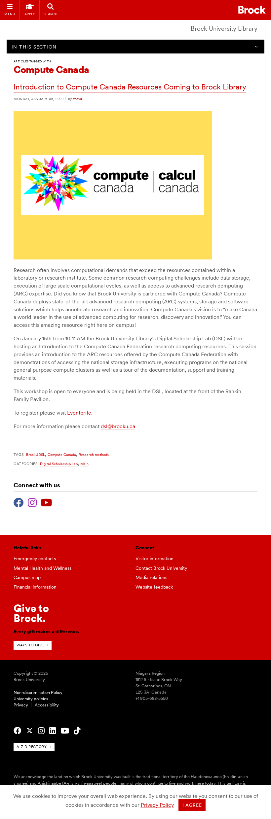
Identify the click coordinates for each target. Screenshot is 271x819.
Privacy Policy (157, 805)
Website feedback (154, 587)
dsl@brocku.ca (118, 426)
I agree (192, 805)
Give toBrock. (31, 613)
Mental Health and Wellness (42, 568)
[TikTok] (77, 730)
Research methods (94, 454)
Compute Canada (62, 454)
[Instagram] (32, 501)
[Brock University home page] (252, 9)
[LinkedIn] (52, 730)
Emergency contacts (35, 559)
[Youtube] (46, 501)
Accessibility (47, 704)
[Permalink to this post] (113, 258)
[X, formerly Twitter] (29, 730)
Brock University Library (224, 28)
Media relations (151, 577)
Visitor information (155, 559)
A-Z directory (32, 746)
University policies (31, 698)
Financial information (35, 587)
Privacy (21, 704)
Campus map (27, 577)
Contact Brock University (161, 568)
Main (84, 463)
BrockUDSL (35, 454)
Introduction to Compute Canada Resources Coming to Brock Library (130, 86)
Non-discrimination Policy (38, 692)
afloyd (77, 99)
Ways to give (30, 645)
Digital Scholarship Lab (59, 463)
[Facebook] (19, 501)
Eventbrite (79, 413)
